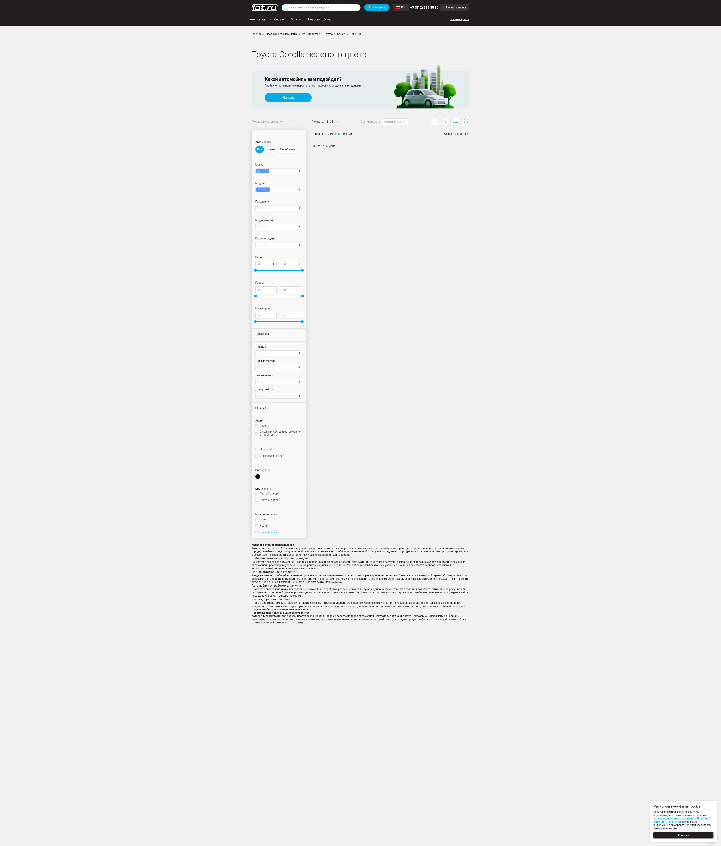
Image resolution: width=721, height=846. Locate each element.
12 (326, 121)
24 (331, 121)
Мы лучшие (377, 7)
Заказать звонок (456, 7)
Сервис (279, 19)
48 (336, 121)
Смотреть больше (266, 532)
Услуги (296, 19)
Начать (288, 97)
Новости (314, 19)
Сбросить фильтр (455, 133)
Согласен (683, 835)
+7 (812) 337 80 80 (424, 7)
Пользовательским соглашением (674, 818)
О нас (327, 19)
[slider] (255, 270)
